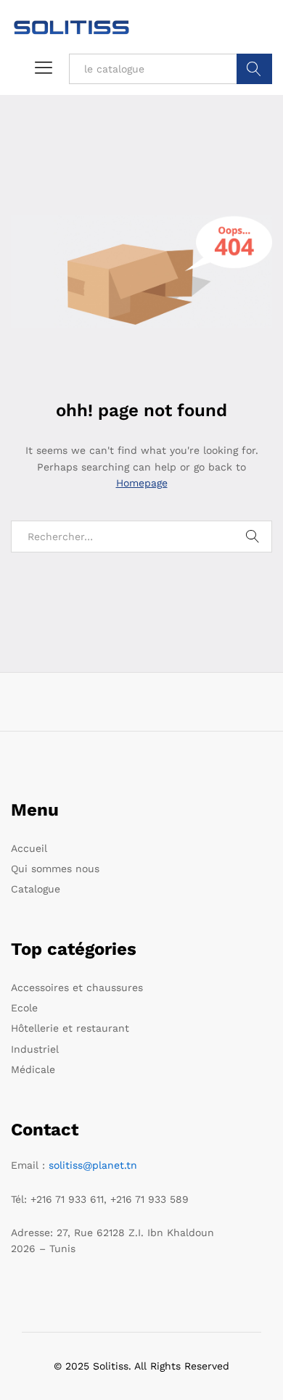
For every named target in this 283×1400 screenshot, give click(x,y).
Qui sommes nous (55, 868)
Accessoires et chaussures (77, 987)
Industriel (35, 1049)
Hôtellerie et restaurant (70, 1028)
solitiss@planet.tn (93, 1165)
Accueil (29, 848)
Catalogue (35, 889)
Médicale (33, 1069)
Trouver (254, 69)
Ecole (24, 1008)
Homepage (142, 483)
